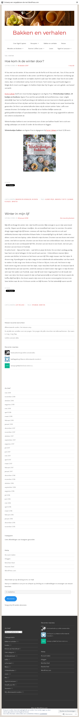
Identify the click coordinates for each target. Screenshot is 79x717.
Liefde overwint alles (12, 338)
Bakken (58, 199)
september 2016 (10, 487)
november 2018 (10, 397)
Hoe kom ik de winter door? (24, 61)
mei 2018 (8, 408)
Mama (6, 667)
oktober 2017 (9, 436)
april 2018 (8, 412)
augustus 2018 (9, 404)
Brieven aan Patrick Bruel (12, 649)
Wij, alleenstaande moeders (13, 692)
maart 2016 (8, 511)
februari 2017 (9, 467)
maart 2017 (8, 463)
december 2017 (10, 428)
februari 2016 (9, 515)
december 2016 (10, 475)
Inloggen (7, 559)
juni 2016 (8, 499)
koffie (6, 660)
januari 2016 (9, 519)
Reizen (63, 43)
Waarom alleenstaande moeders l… (31, 359)
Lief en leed (20, 305)
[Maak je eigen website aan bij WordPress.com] (39, 2)
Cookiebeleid (43, 713)
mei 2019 (8, 393)
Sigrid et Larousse (64, 48)
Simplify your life (10, 685)
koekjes (8, 201)
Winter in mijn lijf (17, 213)
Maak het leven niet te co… (25, 366)
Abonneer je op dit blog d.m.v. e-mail (19, 580)
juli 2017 (7, 448)
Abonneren (11, 599)
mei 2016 (8, 503)
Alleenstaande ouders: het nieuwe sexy (18, 327)
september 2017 (10, 440)
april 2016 (8, 507)
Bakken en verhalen (39, 32)
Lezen (51, 48)
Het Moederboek (10, 656)
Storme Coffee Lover (35, 48)
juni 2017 (7, 452)
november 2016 (10, 479)
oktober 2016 (9, 483)
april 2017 (8, 460)
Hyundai (35, 305)
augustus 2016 (9, 491)
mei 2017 (8, 456)
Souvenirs (8, 688)
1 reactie (71, 66)
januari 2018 (9, 424)
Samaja (13, 366)
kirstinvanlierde (15, 353)
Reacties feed (9, 567)
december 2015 (10, 523)
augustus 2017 (9, 444)
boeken (35, 199)
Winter (14, 201)
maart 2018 (8, 416)
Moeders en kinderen (14, 48)
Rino (6, 677)
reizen (6, 674)
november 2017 (10, 432)
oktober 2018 (9, 401)
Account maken (10, 555)
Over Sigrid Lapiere (19, 43)
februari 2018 (9, 420)
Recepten (34, 43)
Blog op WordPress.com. (39, 708)
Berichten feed (10, 563)
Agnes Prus (49, 199)
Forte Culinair (10, 94)
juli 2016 (7, 495)
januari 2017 (9, 471)
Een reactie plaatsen (67, 218)
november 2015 (10, 527)
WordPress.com (10, 571)
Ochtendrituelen (9, 670)
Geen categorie (9, 652)
